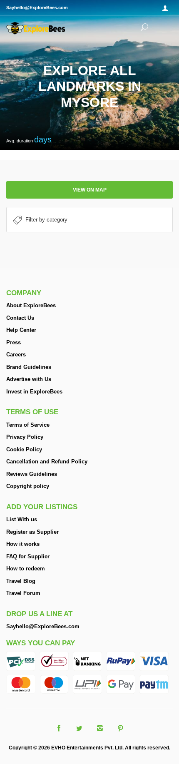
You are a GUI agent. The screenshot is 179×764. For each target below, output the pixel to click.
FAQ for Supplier (28, 556)
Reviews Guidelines (31, 474)
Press (13, 342)
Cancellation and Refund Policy (46, 461)
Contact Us (20, 318)
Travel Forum (23, 593)
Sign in (166, 8)
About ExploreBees (31, 305)
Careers (16, 354)
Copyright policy (27, 486)
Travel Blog (20, 581)
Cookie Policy (24, 449)
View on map (90, 190)
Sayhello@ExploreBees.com (43, 626)
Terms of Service (28, 425)
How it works (23, 544)
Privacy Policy (24, 437)
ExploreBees (43, 28)
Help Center (21, 330)
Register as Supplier (32, 532)
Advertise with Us (28, 379)
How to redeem (25, 568)
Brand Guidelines (28, 367)
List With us (21, 519)
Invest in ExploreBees (34, 391)
